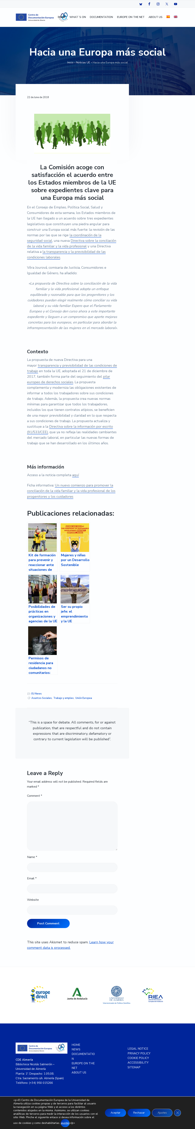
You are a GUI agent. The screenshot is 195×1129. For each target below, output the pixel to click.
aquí (75, 475)
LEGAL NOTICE (138, 1049)
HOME (76, 1045)
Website (33, 900)
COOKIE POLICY (138, 1058)
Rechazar (139, 1112)
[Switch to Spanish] (168, 17)
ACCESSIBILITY (138, 1062)
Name (32, 857)
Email (32, 878)
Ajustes (162, 1112)
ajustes (65, 1123)
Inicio (70, 62)
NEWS (76, 1049)
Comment (34, 796)
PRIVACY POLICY (139, 1053)
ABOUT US (79, 1072)
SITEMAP (134, 1067)
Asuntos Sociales (41, 698)
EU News (36, 693)
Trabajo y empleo (63, 698)
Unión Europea (83, 698)
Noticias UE (83, 62)
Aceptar (115, 1112)
